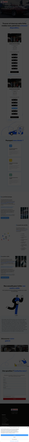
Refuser (14, 437)
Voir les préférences (14, 439)
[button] (27, 427)
